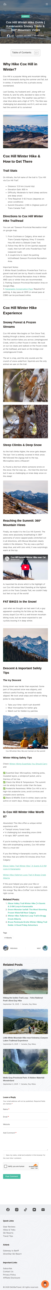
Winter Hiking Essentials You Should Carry (28, 764)
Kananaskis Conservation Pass (19, 289)
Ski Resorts (8, 1233)
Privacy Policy (9, 1274)
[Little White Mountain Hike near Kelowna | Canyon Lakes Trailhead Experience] (25, 1021)
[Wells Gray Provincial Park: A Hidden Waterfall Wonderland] (25, 1061)
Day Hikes (27, 36)
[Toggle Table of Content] (35, 53)
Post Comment (11, 1176)
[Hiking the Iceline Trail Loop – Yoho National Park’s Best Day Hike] (25, 981)
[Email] (43, 1209)
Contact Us (8, 1271)
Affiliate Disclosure (11, 1278)
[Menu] (47, 4)
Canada (20, 36)
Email (6, 1117)
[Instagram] (16, 1209)
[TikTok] (25, 1209)
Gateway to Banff (11, 1250)
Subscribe (7, 1268)
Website (6, 1124)
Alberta (25, 16)
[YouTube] (34, 1209)
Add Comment (9, 1133)
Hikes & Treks (9, 1230)
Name (6, 1109)
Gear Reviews (9, 1227)
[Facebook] (8, 1209)
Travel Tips (8, 1236)
